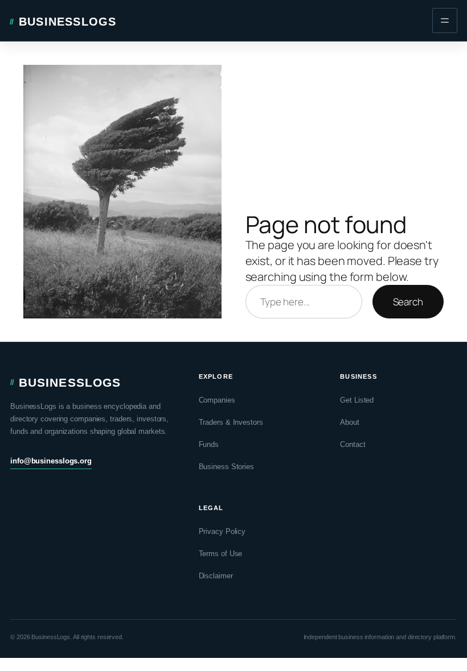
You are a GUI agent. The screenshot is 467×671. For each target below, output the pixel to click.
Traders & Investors (231, 422)
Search (408, 301)
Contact (352, 444)
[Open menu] (444, 20)
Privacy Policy (222, 531)
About (349, 422)
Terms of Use (221, 553)
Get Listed (357, 400)
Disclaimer (216, 575)
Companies (217, 400)
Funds (209, 444)
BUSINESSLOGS (67, 21)
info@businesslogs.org (51, 461)
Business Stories (226, 466)
